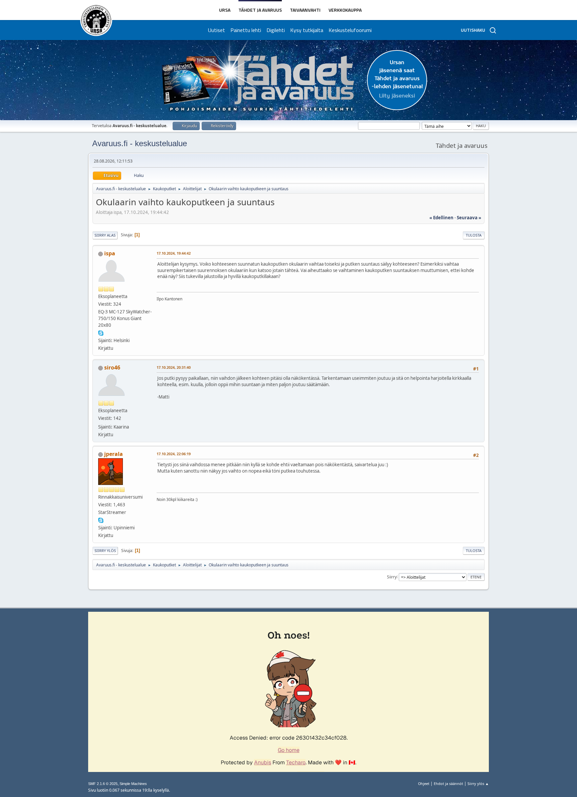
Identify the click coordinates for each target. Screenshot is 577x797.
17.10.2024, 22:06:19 (174, 453)
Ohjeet (423, 783)
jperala (113, 454)
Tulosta (474, 235)
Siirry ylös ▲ (478, 783)
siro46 (112, 367)
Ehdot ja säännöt (448, 783)
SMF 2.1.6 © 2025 (103, 784)
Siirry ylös (105, 550)
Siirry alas (105, 235)
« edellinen (441, 218)
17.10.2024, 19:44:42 (174, 253)
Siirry (392, 576)
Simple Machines (133, 784)
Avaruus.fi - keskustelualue (139, 143)
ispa (109, 253)
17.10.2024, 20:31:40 (174, 367)
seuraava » (469, 218)
